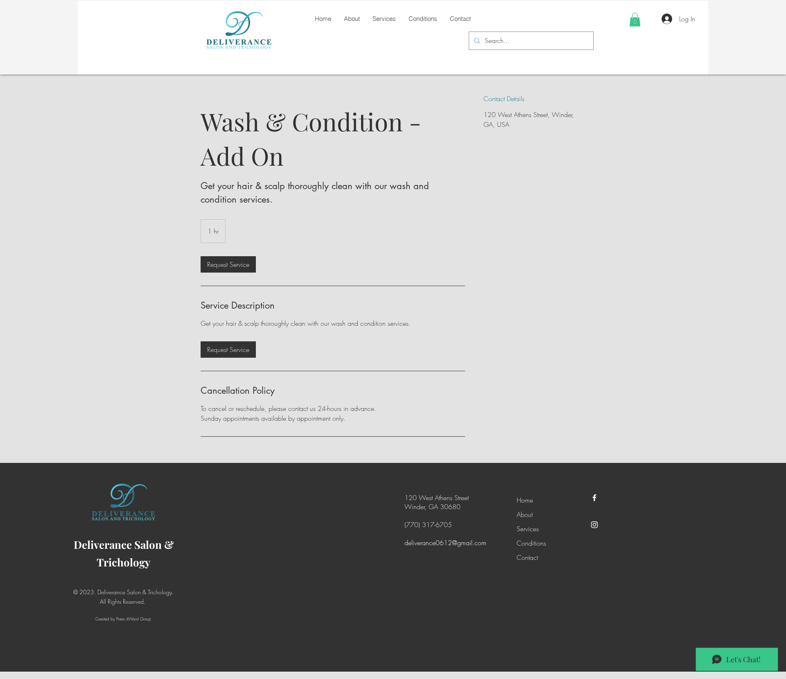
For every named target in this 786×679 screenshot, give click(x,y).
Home (525, 500)
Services (528, 528)
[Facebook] (594, 497)
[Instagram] (594, 524)
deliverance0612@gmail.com (445, 542)
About (525, 514)
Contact (527, 557)
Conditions (531, 543)
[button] (635, 19)
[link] (228, 264)
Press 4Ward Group (133, 619)
